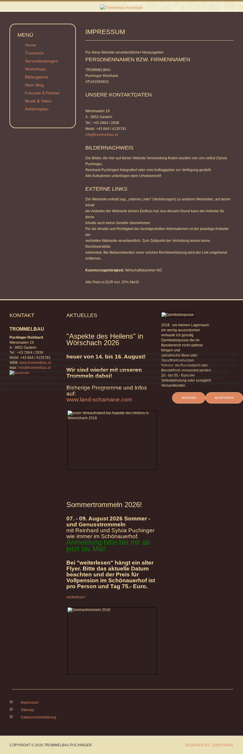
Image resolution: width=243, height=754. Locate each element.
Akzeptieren (224, 397)
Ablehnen (188, 397)
